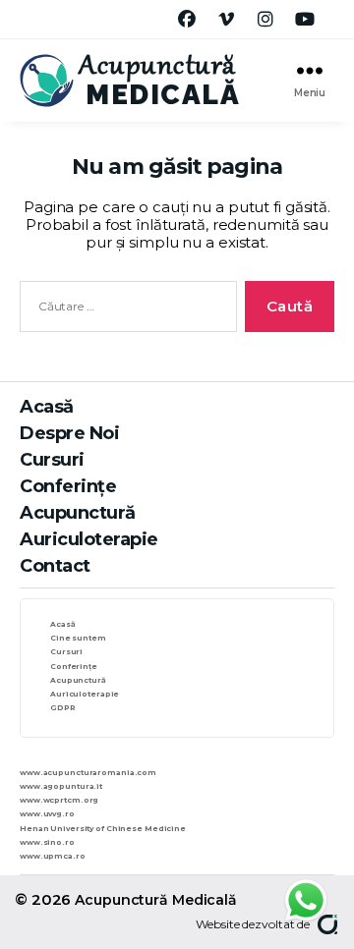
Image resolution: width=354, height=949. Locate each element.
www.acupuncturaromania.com (88, 772)
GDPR (63, 707)
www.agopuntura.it (61, 786)
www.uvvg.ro (47, 813)
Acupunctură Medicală (156, 900)
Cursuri (52, 460)
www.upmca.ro (53, 856)
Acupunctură (78, 513)
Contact (55, 566)
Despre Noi (69, 433)
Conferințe (68, 486)
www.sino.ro (47, 842)
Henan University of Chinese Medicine (103, 828)
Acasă (47, 407)
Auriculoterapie (89, 539)
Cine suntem (78, 638)
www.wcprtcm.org (59, 800)
